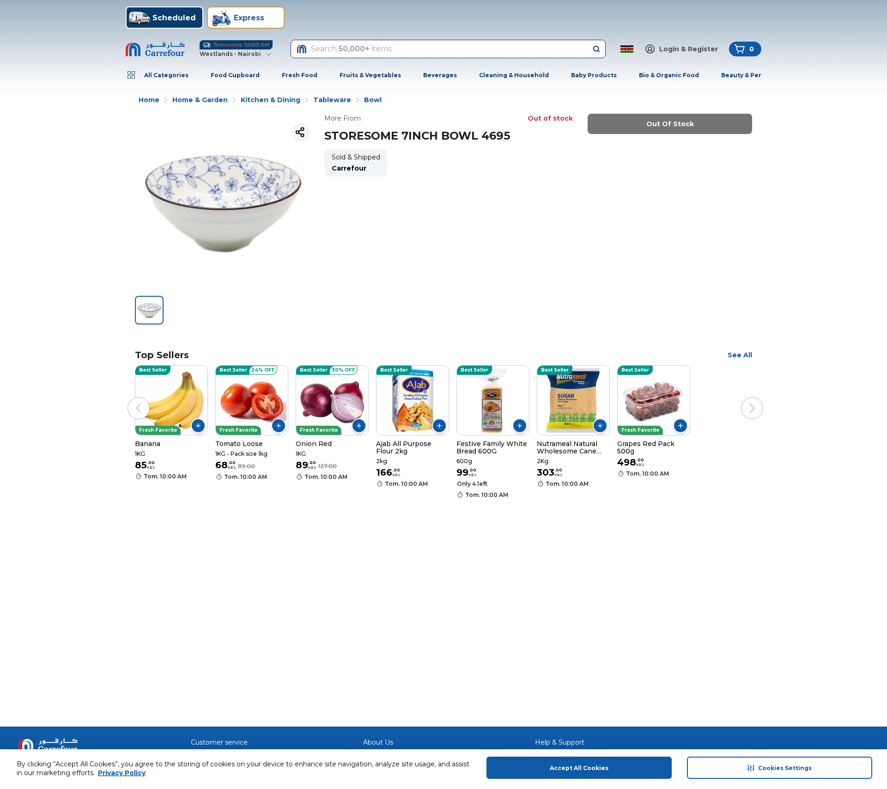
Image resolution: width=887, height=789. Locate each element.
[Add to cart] (198, 425)
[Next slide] (743, 399)
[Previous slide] (129, 399)
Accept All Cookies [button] (579, 768)
